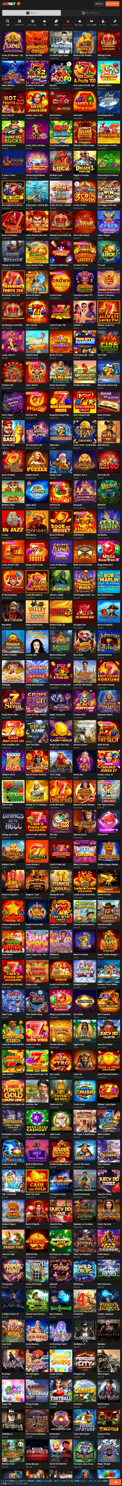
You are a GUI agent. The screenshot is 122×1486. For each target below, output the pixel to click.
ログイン (99, 4)
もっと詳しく (36, 1483)
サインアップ (112, 4)
